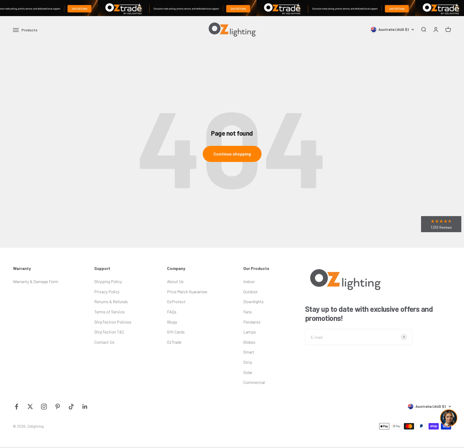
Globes (249, 342)
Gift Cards (176, 331)
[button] (441, 224)
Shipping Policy (108, 281)
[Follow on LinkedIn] (85, 406)
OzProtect (176, 301)
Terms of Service (109, 311)
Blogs (172, 321)
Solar (247, 372)
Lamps (249, 331)
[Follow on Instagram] (44, 406)
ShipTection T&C (109, 331)
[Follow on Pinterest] (57, 406)
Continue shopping (232, 153)
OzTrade (174, 342)
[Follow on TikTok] (71, 406)
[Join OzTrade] (232, 8)
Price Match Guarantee (187, 291)
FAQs (171, 311)
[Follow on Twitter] (30, 406)
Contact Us (104, 342)
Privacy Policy (106, 291)
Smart (248, 351)
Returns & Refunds (111, 301)
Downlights (253, 301)
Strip (247, 362)
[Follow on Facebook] (16, 406)
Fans (247, 311)
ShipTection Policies (112, 321)
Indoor (249, 281)
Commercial (254, 382)
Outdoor (250, 291)
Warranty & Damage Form (35, 281)
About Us (175, 281)
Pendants (251, 321)
